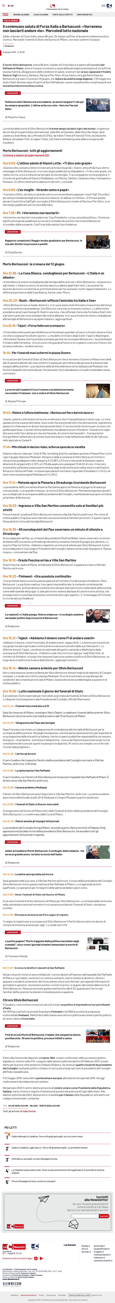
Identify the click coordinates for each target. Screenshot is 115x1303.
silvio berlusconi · (18, 1105)
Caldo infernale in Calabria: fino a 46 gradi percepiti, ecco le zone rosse (47, 1136)
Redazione (14, 1295)
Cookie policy (51, 1295)
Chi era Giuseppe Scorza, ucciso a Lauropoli (33, 1181)
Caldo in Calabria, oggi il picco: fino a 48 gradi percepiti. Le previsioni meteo (50, 1147)
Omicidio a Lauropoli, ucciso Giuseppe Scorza (34, 1158)
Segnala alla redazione (28, 1295)
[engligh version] (9, 5)
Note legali (62, 1295)
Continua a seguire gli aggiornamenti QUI (26, 155)
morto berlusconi (49, 1105)
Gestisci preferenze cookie (79, 1295)
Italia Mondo (29, 1111)
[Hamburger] (3, 5)
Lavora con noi (96, 1295)
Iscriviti (104, 1216)
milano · (34, 1105)
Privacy (41, 1295)
